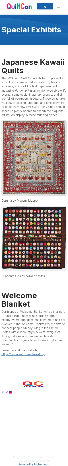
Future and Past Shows (16, 429)
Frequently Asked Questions (19, 425)
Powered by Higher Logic (34, 464)
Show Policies (10, 440)
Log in (45, 6)
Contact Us (9, 444)
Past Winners (10, 421)
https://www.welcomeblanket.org (23, 354)
